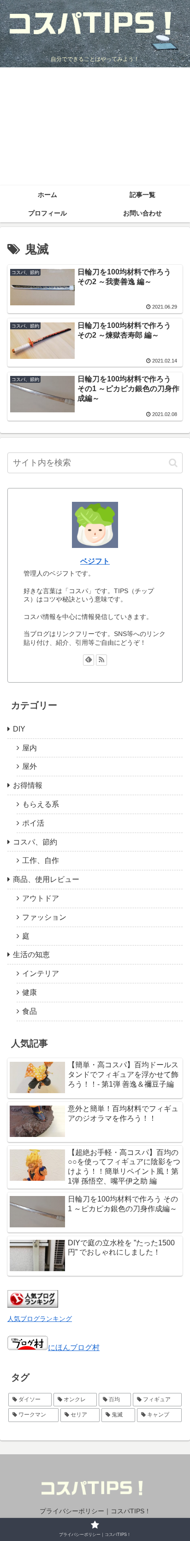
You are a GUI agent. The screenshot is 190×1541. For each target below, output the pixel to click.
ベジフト (95, 561)
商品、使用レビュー (46, 879)
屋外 (29, 766)
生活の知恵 (31, 954)
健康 (29, 992)
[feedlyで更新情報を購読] (88, 660)
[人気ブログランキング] (32, 1305)
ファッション (44, 917)
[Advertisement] (95, 126)
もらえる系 (40, 804)
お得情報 (27, 785)
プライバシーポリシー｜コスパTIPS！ (95, 1511)
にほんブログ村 (74, 1347)
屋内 (29, 748)
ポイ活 (33, 823)
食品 (29, 1011)
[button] (173, 463)
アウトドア (40, 898)
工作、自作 (40, 860)
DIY (19, 729)
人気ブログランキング (39, 1318)
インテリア (40, 973)
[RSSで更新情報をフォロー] (101, 660)
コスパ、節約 (35, 842)
